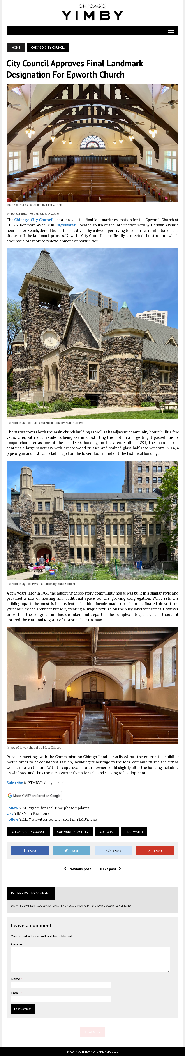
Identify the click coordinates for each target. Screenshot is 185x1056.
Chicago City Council (33, 219)
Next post (108, 869)
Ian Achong (19, 213)
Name (16, 979)
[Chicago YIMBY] (93, 13)
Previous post (80, 869)
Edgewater (65, 225)
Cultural (107, 832)
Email (16, 993)
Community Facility (72, 832)
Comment (18, 944)
